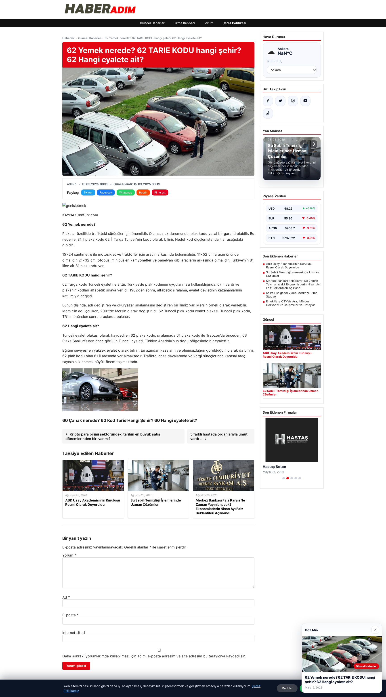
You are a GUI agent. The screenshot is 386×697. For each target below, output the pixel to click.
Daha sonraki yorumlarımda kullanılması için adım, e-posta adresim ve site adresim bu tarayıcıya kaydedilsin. (154, 656)
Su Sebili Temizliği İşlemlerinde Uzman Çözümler (292, 274)
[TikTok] (268, 113)
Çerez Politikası (234, 23)
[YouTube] (305, 101)
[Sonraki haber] (313, 144)
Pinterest (160, 192)
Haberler (68, 38)
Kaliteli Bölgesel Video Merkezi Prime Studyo (291, 294)
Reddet (287, 688)
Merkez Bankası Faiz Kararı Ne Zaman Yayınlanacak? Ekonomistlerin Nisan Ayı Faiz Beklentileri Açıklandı (293, 284)
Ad (66, 597)
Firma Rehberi (184, 23)
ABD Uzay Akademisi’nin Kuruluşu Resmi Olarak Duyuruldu (289, 265)
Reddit (143, 192)
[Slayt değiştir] (283, 478)
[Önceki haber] (304, 144)
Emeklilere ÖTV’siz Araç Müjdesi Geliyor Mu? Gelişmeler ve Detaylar (290, 303)
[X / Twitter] (280, 101)
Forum (209, 23)
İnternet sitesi (73, 632)
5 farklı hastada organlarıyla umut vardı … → (219, 436)
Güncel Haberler (152, 23)
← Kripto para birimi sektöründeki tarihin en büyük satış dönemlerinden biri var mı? (112, 436)
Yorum (69, 555)
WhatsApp (125, 192)
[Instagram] (293, 101)
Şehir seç (275, 61)
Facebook (106, 192)
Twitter (88, 192)
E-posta (70, 615)
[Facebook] (268, 101)
